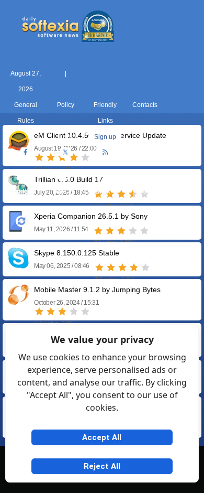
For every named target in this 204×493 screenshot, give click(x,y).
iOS (142, 191)
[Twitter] (65, 152)
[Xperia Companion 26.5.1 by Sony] (18, 228)
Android (182, 191)
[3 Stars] (121, 231)
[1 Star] (98, 231)
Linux (102, 191)
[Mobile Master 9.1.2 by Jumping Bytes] (18, 301)
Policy (65, 105)
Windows (22, 191)
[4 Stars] (133, 231)
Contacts (144, 105)
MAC (62, 191)
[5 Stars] (144, 231)
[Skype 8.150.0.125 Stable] (18, 265)
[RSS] (105, 152)
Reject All (102, 466)
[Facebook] (25, 152)
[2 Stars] (110, 231)
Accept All (101, 437)
